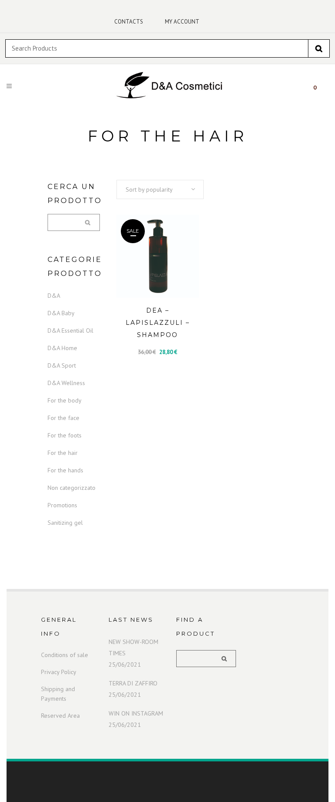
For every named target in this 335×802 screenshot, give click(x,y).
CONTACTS (128, 21)
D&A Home (62, 348)
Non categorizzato (72, 488)
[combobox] (160, 189)
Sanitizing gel (65, 523)
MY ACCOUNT (182, 21)
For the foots (65, 435)
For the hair (63, 453)
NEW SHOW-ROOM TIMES (133, 647)
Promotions (62, 505)
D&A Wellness (66, 383)
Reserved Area (60, 715)
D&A (54, 295)
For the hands (65, 470)
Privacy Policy (58, 672)
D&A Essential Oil (70, 330)
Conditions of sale (64, 655)
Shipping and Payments (58, 693)
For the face (63, 418)
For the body (65, 400)
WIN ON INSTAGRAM (136, 713)
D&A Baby (61, 313)
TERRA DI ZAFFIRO (133, 683)
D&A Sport (62, 365)
